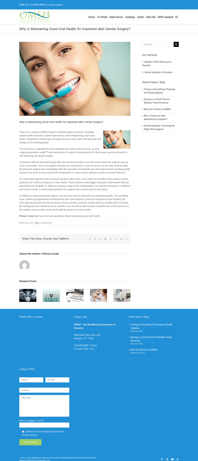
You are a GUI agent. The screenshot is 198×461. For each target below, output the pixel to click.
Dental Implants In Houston (158, 72)
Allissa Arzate (50, 253)
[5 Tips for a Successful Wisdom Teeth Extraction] (121, 290)
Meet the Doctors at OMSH (157, 109)
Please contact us (28, 216)
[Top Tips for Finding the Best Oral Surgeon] (51, 290)
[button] (176, 17)
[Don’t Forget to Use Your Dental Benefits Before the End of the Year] (74, 290)
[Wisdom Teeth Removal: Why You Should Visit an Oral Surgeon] (27, 290)
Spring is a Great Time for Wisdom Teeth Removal (151, 339)
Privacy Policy (90, 458)
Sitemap (80, 458)
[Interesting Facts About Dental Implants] (98, 290)
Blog (37, 223)
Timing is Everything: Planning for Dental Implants (151, 326)
